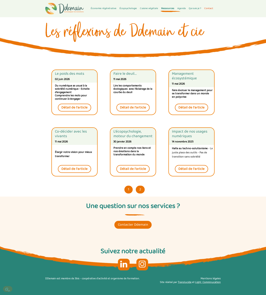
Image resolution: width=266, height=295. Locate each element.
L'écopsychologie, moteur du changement (133, 134)
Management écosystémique (184, 76)
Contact (208, 8)
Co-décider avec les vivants (71, 134)
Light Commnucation (208, 282)
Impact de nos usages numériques (189, 134)
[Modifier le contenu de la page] (7, 289)
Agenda (181, 8)
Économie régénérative (103, 8)
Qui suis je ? (195, 8)
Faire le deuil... (125, 74)
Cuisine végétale (149, 8)
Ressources (167, 8)
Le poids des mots (69, 74)
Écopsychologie (128, 8)
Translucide (184, 282)
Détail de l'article (74, 108)
